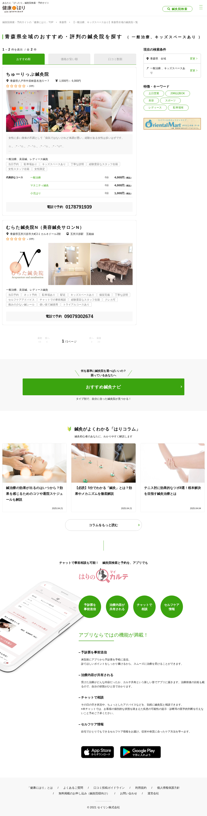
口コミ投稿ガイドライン (109, 787)
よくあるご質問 (73, 787)
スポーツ (170, 100)
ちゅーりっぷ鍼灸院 (27, 74)
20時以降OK (177, 93)
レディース (155, 107)
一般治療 (35, 177)
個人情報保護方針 (168, 787)
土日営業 (154, 93)
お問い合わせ (128, 793)
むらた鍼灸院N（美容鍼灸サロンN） (45, 227)
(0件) (31, 86)
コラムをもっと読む (103, 525)
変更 (192, 58)
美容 (151, 100)
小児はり (35, 193)
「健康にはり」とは (40, 787)
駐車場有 (178, 107)
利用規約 (141, 787)
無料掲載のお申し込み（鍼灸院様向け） (84, 793)
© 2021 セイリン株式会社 (103, 807)
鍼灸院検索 (179, 9)
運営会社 (153, 793)
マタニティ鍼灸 (39, 185)
